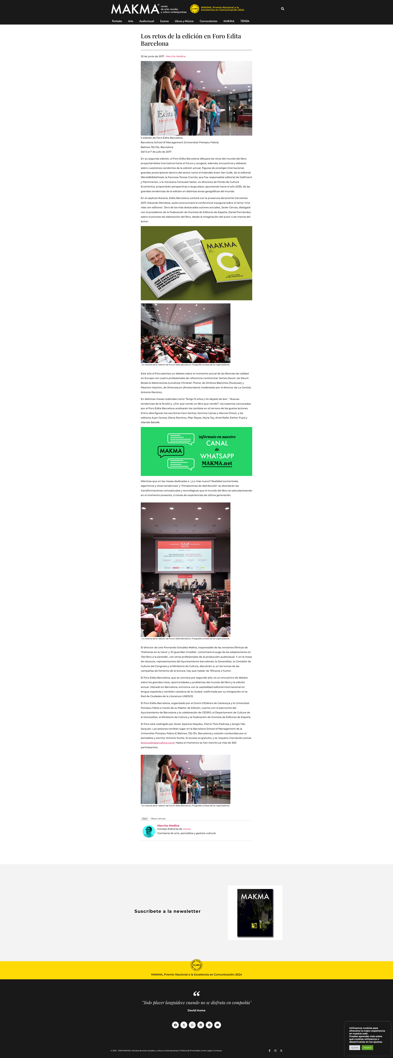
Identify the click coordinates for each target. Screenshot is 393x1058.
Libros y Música (184, 21)
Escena (164, 21)
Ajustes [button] (354, 1047)
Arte (130, 21)
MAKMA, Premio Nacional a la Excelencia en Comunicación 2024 (222, 8)
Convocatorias (208, 21)
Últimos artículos (158, 819)
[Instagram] (275, 1050)
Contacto (217, 1050)
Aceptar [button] (367, 1047)
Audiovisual (146, 21)
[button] (283, 9)
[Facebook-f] (269, 1050)
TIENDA (244, 21)
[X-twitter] (281, 1050)
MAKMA (229, 21)
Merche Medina (176, 56)
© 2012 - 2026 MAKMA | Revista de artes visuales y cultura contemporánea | (145, 1050)
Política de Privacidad (190, 1050)
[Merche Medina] (149, 831)
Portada (117, 21)
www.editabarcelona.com (158, 742)
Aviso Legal (206, 1050)
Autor (144, 819)
